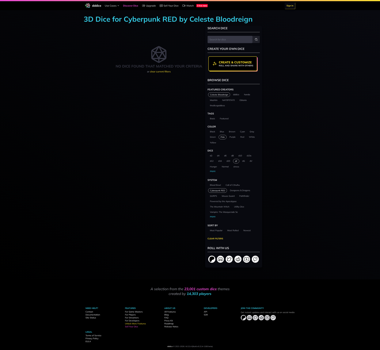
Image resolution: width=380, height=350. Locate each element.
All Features (170, 311)
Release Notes (171, 326)
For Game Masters (134, 311)
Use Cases (111, 5)
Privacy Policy (92, 338)
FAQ (166, 317)
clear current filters (160, 71)
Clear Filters (215, 238)
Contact (89, 311)
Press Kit (168, 320)
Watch (190, 5)
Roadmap (169, 323)
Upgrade (151, 5)
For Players (130, 314)
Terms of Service (93, 335)
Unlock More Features (135, 323)
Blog (166, 314)
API (205, 311)
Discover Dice (130, 5)
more (213, 171)
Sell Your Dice (171, 5)
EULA (88, 341)
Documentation (93, 314)
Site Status (91, 317)
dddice (170, 346)
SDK (206, 314)
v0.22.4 (188, 346)
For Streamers (132, 317)
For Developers (132, 320)
